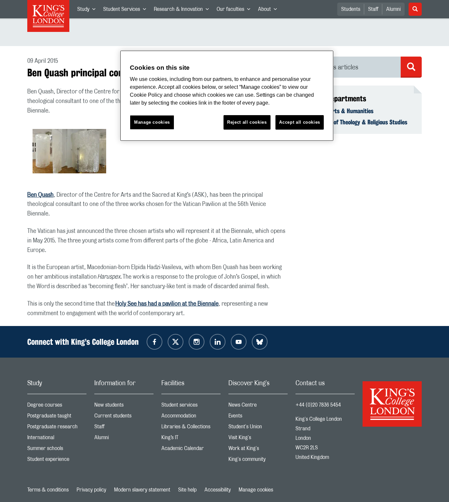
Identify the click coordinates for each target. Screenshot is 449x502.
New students (124, 406)
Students (350, 9)
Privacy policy (91, 489)
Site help (187, 489)
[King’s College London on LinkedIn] (217, 342)
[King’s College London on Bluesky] (260, 342)
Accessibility (217, 489)
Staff (373, 9)
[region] (227, 95)
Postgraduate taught (56, 417)
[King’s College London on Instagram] (196, 342)
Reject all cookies (247, 122)
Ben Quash (40, 195)
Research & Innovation (183, 10)
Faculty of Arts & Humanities (338, 111)
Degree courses (56, 406)
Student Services (126, 10)
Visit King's (258, 439)
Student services (191, 406)
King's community (258, 461)
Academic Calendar (191, 450)
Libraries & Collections (191, 428)
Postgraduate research (56, 428)
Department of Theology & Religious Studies (355, 122)
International (56, 439)
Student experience (56, 461)
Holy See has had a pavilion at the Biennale (167, 304)
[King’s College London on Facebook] (154, 342)
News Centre (258, 406)
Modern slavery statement (142, 489)
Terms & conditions (48, 489)
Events (258, 417)
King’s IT (191, 439)
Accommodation (191, 417)
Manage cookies (256, 489)
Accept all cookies (299, 122)
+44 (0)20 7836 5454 (318, 405)
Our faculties (235, 10)
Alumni (393, 9)
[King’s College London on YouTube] (239, 342)
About (269, 10)
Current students (124, 417)
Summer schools (56, 450)
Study (88, 10)
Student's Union (258, 428)
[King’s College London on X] (175, 342)
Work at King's (258, 450)
